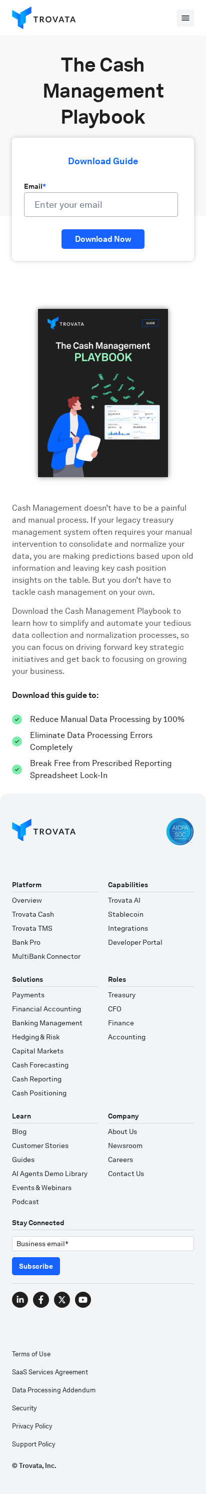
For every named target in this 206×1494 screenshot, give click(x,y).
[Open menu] (185, 18)
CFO (115, 1009)
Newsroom (125, 1146)
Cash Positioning (39, 1093)
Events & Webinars (42, 1188)
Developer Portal (135, 942)
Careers (120, 1160)
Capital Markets (38, 1051)
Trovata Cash (33, 914)
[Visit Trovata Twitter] (62, 1300)
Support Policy (34, 1444)
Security (24, 1408)
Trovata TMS (32, 928)
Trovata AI (124, 900)
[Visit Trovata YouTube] (83, 1300)
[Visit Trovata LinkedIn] (20, 1300)
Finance (121, 1023)
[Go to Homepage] (44, 831)
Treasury (122, 995)
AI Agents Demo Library (50, 1174)
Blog (19, 1132)
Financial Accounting (46, 1009)
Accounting (127, 1037)
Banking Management (47, 1023)
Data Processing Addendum (54, 1390)
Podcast (25, 1202)
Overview (27, 900)
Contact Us (126, 1174)
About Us (122, 1132)
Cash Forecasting (40, 1065)
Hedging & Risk (36, 1037)
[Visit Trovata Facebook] (41, 1300)
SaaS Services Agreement (50, 1372)
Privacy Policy (32, 1426)
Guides (23, 1160)
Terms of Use (31, 1354)
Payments (28, 995)
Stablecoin (126, 914)
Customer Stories (40, 1146)
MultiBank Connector (46, 956)
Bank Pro (26, 942)
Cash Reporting (37, 1079)
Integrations (128, 928)
